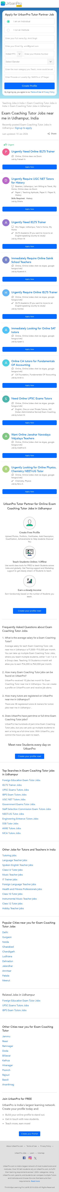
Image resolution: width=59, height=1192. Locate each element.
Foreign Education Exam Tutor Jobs (21, 780)
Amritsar (6, 971)
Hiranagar (7, 1065)
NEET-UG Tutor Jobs (13, 814)
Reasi (5, 1041)
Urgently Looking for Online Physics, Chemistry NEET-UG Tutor (33, 469)
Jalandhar (7, 966)
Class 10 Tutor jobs (12, 894)
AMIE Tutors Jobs (11, 828)
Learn (32, 1153)
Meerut (6, 980)
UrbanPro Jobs (20, 1153)
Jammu (6, 1036)
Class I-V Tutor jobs (12, 870)
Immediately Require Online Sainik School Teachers (32, 260)
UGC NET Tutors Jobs (13, 799)
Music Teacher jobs (12, 874)
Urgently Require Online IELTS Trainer (34, 292)
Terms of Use (31, 1146)
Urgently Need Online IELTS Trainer (33, 151)
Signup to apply (23, 128)
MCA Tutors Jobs (11, 833)
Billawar (6, 1055)
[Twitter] (35, 1158)
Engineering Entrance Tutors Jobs (20, 818)
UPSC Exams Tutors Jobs (15, 790)
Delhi (5, 932)
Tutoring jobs (9, 855)
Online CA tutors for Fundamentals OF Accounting (33, 363)
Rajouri (6, 1075)
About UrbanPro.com (14, 1146)
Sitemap (41, 1153)
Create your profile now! (29, 610)
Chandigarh (8, 951)
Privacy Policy (45, 1146)
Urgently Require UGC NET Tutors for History (32, 181)
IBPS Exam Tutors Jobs (14, 794)
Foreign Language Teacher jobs (19, 884)
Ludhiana (7, 956)
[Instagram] (30, 1158)
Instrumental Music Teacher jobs (19, 898)
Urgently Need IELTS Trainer (28, 222)
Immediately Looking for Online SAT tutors (33, 330)
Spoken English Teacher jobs (17, 865)
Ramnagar (7, 1046)
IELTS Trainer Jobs (12, 785)
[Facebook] (24, 1158)
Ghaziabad (8, 946)
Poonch (6, 1070)
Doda (5, 1051)
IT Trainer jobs (9, 879)
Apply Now (29, 167)
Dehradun (7, 961)
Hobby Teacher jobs (13, 908)
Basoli (5, 1079)
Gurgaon (7, 937)
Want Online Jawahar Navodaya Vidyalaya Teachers (30, 436)
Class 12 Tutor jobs (12, 903)
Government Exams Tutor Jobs (18, 804)
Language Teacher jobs (14, 860)
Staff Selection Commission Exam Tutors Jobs (26, 809)
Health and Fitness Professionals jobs (22, 889)
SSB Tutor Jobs (10, 823)
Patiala (5, 975)
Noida (5, 942)
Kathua (6, 1060)
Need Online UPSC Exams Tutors (31, 398)
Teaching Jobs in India (13, 103)
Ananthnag (8, 1084)
